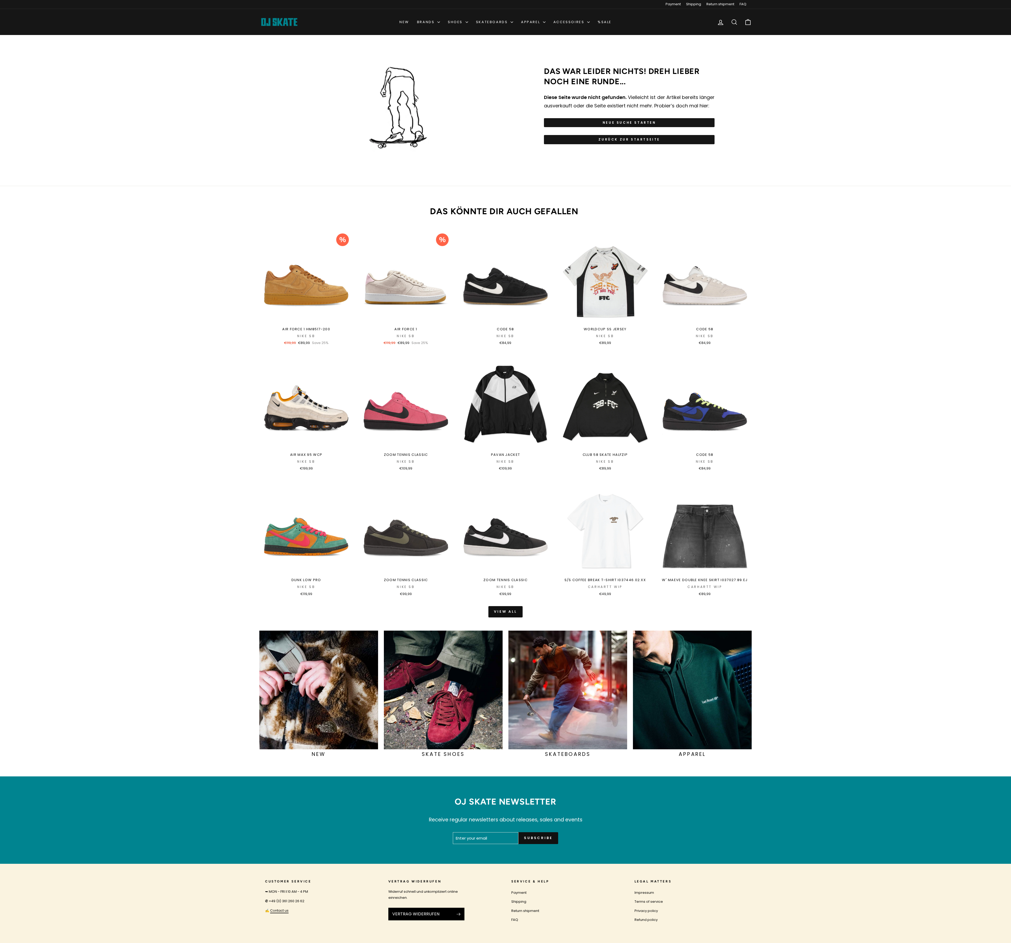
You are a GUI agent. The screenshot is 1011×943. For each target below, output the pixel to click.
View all (505, 611)
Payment (673, 4)
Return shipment (720, 4)
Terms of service (649, 901)
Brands (426, 21)
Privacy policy (646, 911)
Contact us (279, 910)
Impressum (644, 892)
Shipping (693, 4)
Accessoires (569, 21)
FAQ (743, 4)
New (404, 21)
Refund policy (646, 919)
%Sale (605, 21)
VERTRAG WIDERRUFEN (415, 914)
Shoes (456, 21)
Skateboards (492, 21)
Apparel (531, 21)
